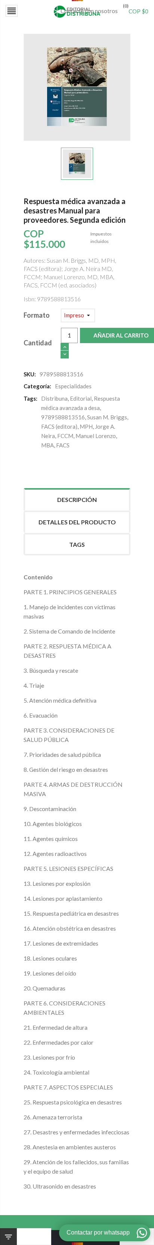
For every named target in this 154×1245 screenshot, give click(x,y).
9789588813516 (63, 417)
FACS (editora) (59, 426)
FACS (63, 445)
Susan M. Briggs (107, 417)
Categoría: (37, 386)
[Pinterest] (58, 465)
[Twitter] (43, 465)
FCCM (65, 435)
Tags (77, 544)
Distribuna (54, 398)
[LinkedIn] (73, 465)
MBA (47, 445)
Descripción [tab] (77, 499)
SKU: (30, 374)
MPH (86, 426)
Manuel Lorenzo (96, 435)
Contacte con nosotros (89, 10)
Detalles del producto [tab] (77, 522)
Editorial (81, 398)
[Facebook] (29, 465)
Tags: (30, 398)
